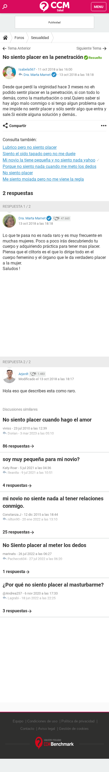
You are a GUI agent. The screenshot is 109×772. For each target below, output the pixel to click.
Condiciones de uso (42, 721)
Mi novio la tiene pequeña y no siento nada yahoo (49, 160)
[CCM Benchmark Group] (54, 743)
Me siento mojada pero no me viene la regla (43, 179)
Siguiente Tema (88, 48)
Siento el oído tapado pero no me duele (39, 153)
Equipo (18, 721)
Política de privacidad (77, 721)
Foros (19, 38)
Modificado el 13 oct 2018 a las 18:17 (46, 379)
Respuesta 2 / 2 (17, 362)
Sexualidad (40, 38)
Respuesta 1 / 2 (17, 206)
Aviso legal (46, 729)
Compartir (17, 126)
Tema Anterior (19, 48)
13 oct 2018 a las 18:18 (76, 75)
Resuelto (95, 58)
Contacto (27, 729)
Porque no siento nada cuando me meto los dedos (49, 166)
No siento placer (18, 172)
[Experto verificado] (54, 75)
